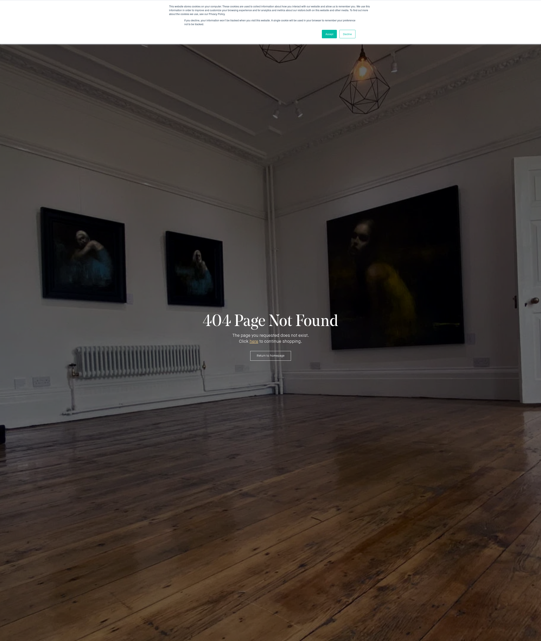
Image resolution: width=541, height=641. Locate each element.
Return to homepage (270, 355)
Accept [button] (329, 34)
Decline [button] (347, 34)
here (254, 341)
